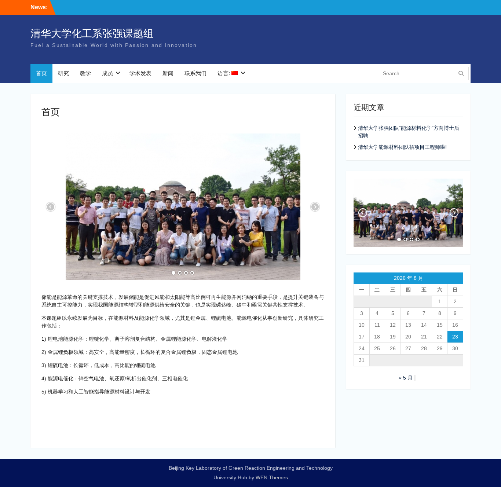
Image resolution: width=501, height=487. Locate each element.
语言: (224, 73)
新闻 (167, 73)
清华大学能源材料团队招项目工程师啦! (402, 147)
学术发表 (140, 73)
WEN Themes (272, 477)
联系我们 (195, 73)
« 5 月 (406, 378)
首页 (41, 73)
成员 (107, 73)
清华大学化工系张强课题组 (92, 33)
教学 (85, 73)
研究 (63, 73)
